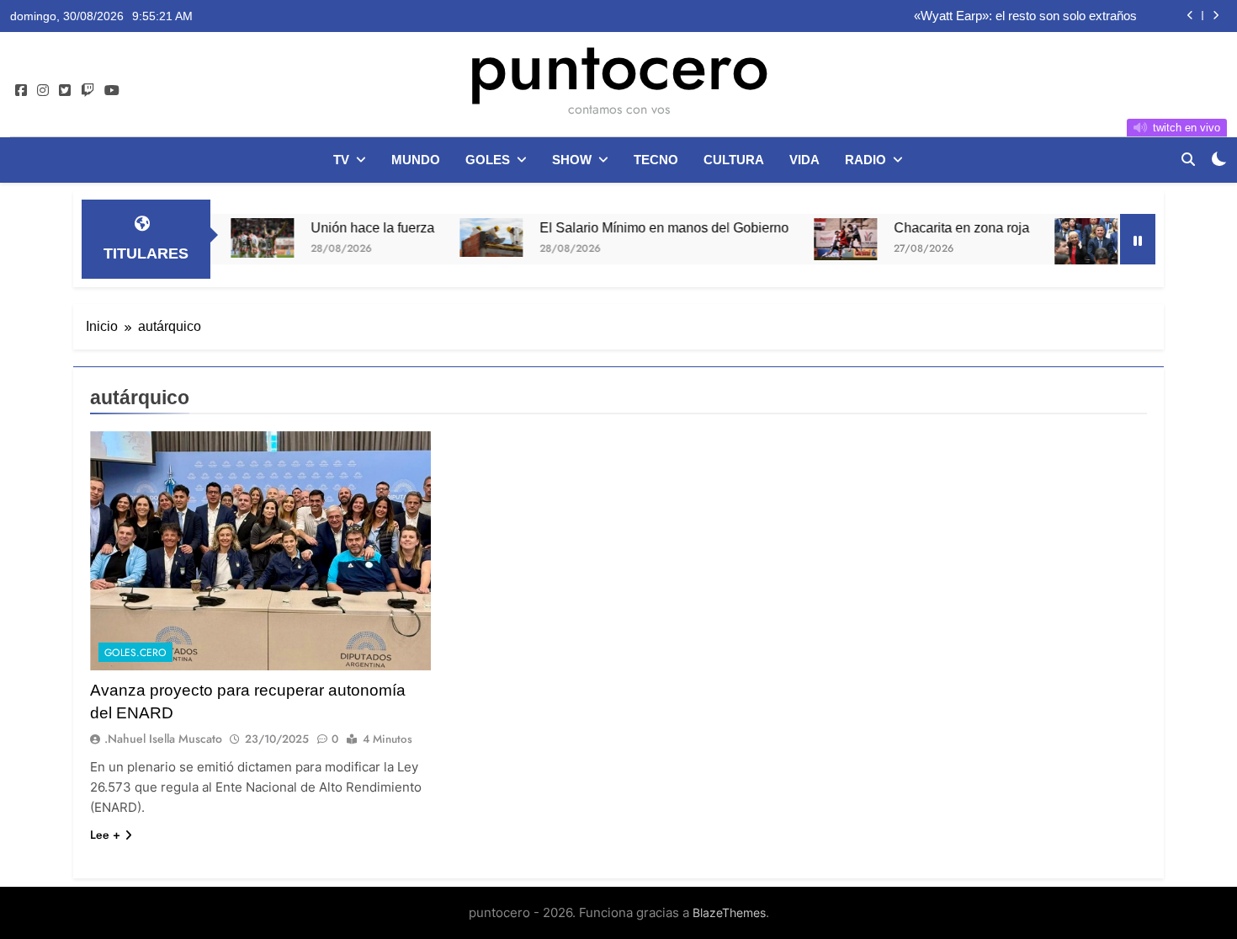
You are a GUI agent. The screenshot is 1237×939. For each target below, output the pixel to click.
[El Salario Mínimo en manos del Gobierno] (459, 237)
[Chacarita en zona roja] (814, 239)
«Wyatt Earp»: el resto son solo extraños (1025, 16)
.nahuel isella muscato (163, 738)
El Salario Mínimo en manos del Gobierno (632, 227)
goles (487, 159)
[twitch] (87, 91)
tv (341, 159)
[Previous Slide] (1190, 15)
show (572, 159)
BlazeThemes (729, 912)
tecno (656, 159)
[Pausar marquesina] (1137, 239)
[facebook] (21, 91)
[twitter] (65, 91)
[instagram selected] (43, 91)
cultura (733, 159)
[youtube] (112, 91)
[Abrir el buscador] (1188, 159)
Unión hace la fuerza (341, 227)
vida (804, 159)
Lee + (105, 834)
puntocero (618, 66)
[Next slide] (1215, 15)
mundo (415, 159)
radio (865, 159)
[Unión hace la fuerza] (231, 238)
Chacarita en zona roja (930, 227)
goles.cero (135, 652)
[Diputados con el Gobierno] (1054, 241)
